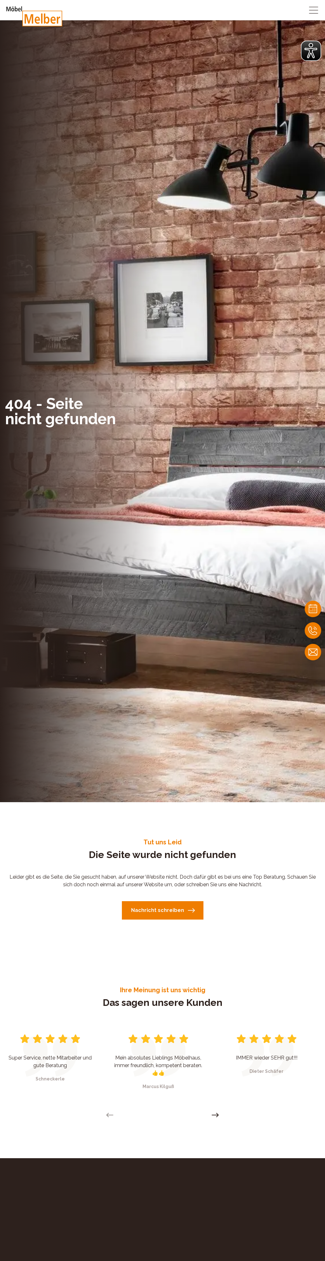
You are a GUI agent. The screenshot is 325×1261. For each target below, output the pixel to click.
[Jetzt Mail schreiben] (313, 652)
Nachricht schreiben (157, 910)
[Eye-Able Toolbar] (311, 51)
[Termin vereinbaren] (313, 609)
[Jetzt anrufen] (313, 630)
